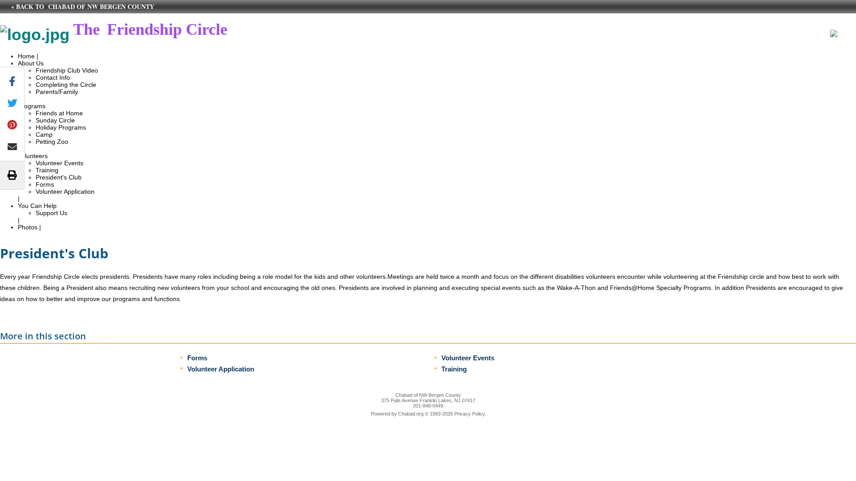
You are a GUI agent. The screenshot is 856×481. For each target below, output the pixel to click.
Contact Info (53, 77)
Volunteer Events (59, 163)
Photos (27, 227)
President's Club (59, 177)
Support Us (51, 212)
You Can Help (37, 205)
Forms (45, 184)
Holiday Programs (61, 127)
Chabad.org (411, 413)
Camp (44, 134)
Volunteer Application (65, 191)
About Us (31, 63)
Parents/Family (57, 91)
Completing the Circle (66, 84)
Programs (31, 106)
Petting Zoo (52, 141)
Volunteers (33, 155)
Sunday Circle (55, 120)
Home (26, 56)
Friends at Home (59, 113)
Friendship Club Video (67, 70)
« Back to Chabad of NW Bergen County (82, 6)
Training (47, 170)
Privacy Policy (469, 413)
